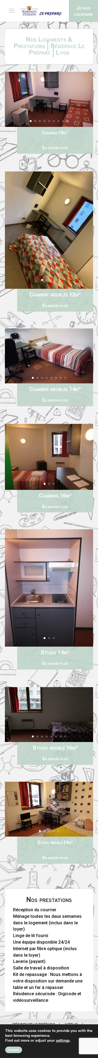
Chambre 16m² (55, 500)
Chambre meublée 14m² (55, 394)
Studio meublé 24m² (55, 842)
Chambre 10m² (55, 132)
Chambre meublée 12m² (55, 299)
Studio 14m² (55, 657)
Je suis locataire (83, 11)
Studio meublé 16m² (55, 752)
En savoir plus (55, 147)
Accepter (13, 1050)
